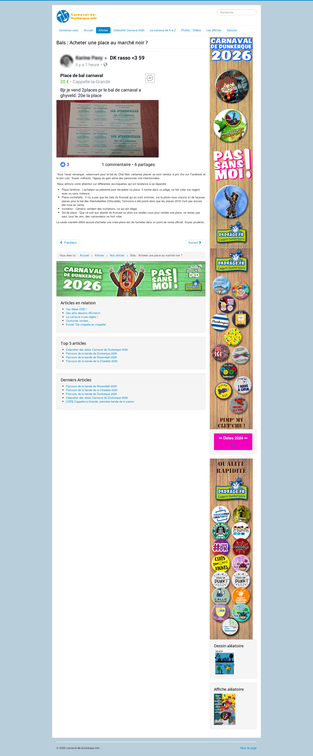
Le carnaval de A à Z (163, 30)
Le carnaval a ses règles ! (82, 317)
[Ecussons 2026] (231, 142)
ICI (233, 444)
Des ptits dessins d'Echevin (83, 313)
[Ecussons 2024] (231, 548)
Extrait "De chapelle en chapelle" (86, 324)
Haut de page (248, 748)
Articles (103, 30)
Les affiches (214, 30)
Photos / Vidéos (191, 30)
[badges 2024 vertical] (231, 338)
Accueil (88, 30)
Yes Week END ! (76, 309)
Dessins (232, 30)
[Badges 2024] (130, 278)
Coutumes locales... (78, 321)
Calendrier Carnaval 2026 (128, 30)
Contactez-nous (68, 30)
